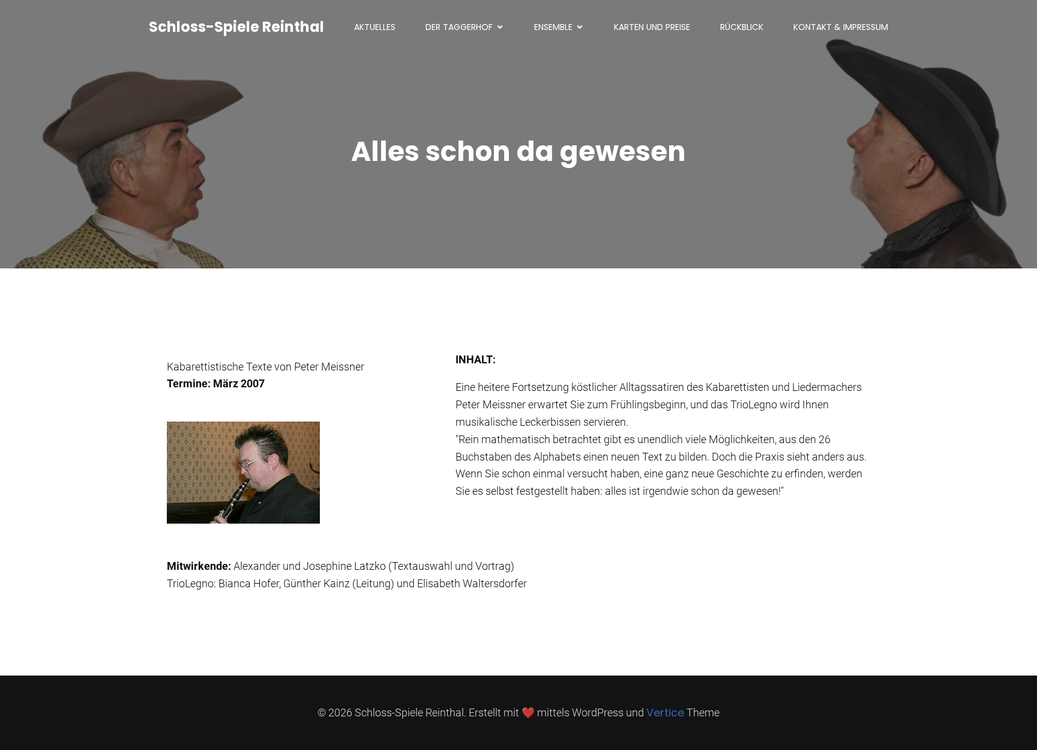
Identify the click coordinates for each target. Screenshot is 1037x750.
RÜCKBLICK (741, 27)
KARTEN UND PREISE (652, 27)
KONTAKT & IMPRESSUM (840, 27)
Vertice (665, 712)
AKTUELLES (374, 27)
